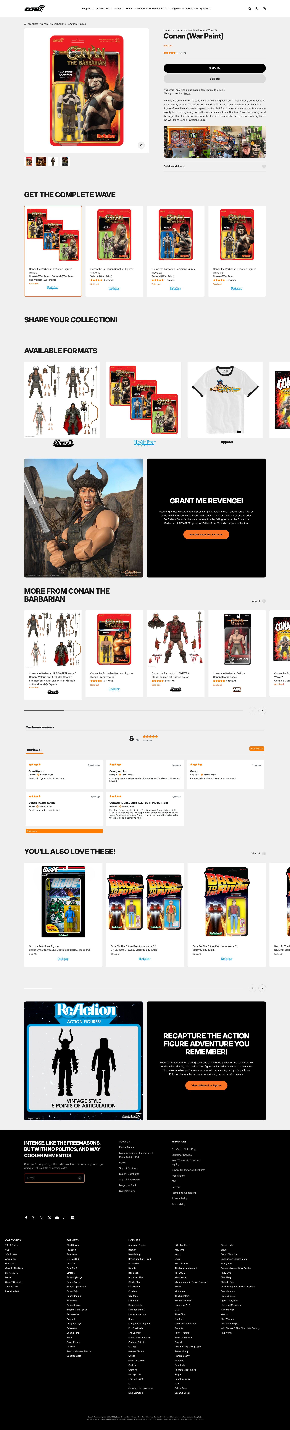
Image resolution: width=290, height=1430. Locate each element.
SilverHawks (227, 1245)
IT (129, 1383)
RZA (177, 1383)
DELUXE (71, 1263)
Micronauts (180, 1277)
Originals (176, 8)
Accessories (73, 1314)
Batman (132, 1249)
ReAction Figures (76, 23)
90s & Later (11, 1254)
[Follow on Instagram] (42, 1218)
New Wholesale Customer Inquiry (186, 1162)
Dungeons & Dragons (139, 1323)
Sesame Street (182, 1393)
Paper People (73, 1342)
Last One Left (12, 1291)
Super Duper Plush (76, 1286)
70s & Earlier (11, 1245)
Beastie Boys (135, 1254)
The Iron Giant (135, 1379)
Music (129, 8)
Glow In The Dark (14, 1268)
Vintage (71, 1273)
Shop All (86, 8)
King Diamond (135, 1393)
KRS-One (179, 1249)
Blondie (132, 1268)
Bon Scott (133, 1273)
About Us (124, 1141)
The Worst (226, 1332)
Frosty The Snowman (139, 1337)
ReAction (71, 1249)
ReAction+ (72, 1254)
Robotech (180, 1365)
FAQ (173, 1181)
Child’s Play (134, 1282)
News (122, 1162)
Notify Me (215, 68)
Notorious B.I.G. (183, 1305)
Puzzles (71, 1346)
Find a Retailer (127, 1147)
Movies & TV (159, 8)
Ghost (131, 1356)
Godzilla (132, 1365)
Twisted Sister (228, 1296)
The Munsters (182, 1296)
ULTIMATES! (102, 8)
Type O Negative (229, 1300)
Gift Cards (10, 1263)
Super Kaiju (72, 1291)
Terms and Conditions (183, 1192)
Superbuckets (74, 1356)
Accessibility (178, 1204)
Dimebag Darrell (136, 1309)
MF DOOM (180, 1273)
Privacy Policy (179, 1198)
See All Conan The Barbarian (206, 534)
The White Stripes (230, 1323)
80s (7, 1249)
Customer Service (181, 1154)
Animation (10, 1259)
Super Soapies (74, 1305)
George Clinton (136, 1351)
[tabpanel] (145, 796)
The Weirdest (227, 1319)
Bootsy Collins (135, 1277)
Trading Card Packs (77, 1309)
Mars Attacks (181, 1263)
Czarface (133, 1296)
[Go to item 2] (41, 162)
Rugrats (179, 1374)
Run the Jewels (182, 1379)
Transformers (228, 1291)
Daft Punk (133, 1300)
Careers (175, 1186)
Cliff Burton (134, 1286)
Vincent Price (227, 1309)
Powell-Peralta (182, 1332)
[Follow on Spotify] (72, 1218)
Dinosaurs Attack (137, 1314)
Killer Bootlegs (182, 1245)
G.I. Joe (132, 1346)
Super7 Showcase (129, 1179)
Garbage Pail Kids (137, 1342)
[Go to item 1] (29, 162)
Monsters (142, 8)
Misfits (178, 1286)
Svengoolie (226, 1263)
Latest (117, 8)
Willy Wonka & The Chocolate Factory (240, 1328)
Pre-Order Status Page (184, 1149)
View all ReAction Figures (206, 1085)
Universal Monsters (231, 1305)
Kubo (177, 1254)
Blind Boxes (73, 1245)
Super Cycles (73, 1282)
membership (194, 90)
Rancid (178, 1342)
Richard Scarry (182, 1356)
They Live (226, 1273)
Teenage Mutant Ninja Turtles (236, 1268)
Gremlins (132, 1369)
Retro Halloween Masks (79, 1351)
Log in (187, 93)
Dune (131, 1319)
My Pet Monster (183, 1300)
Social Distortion (229, 1254)
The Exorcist (134, 1332)
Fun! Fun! (72, 1268)
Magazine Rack (128, 1185)
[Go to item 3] (53, 162)
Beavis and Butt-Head (139, 1259)
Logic (177, 1259)
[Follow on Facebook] (26, 1218)
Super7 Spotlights (129, 1173)
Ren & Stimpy (181, 1351)
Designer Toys (74, 1323)
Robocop (179, 1360)
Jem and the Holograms (140, 1388)
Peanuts (179, 1328)
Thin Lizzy (226, 1277)
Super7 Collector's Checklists (188, 1169)
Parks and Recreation (186, 1323)
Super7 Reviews (128, 1168)
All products (31, 23)
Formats (190, 8)
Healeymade (134, 1374)
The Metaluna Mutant (186, 1268)
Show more (32, 831)
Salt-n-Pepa (181, 1388)
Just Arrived (11, 1286)
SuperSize (72, 1300)
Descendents (135, 1305)
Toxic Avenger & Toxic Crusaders (238, 1286)
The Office (180, 1314)
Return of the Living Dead (188, 1346)
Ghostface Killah (136, 1360)
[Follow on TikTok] (65, 1218)
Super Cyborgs (74, 1277)
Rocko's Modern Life (185, 1369)
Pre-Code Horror (183, 1337)
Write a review (257, 749)
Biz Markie (133, 1263)
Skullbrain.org (127, 1190)
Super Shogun (74, 1296)
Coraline (132, 1291)
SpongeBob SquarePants (234, 1259)
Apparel (203, 8)
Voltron (224, 1314)
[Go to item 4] (65, 162)
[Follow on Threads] (49, 1218)
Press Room (178, 1175)
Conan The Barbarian (52, 23)
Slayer (224, 1249)
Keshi (69, 1337)
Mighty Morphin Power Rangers (191, 1282)
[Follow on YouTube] (57, 1218)
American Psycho (137, 1245)
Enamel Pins (73, 1332)
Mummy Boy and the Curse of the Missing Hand (136, 1155)
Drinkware (72, 1328)
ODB (177, 1309)
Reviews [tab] (34, 750)
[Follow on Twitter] (34, 1218)
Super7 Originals (13, 1282)
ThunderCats (228, 1282)
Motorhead (180, 1291)
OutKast (179, 1319)
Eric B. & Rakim (135, 1328)
